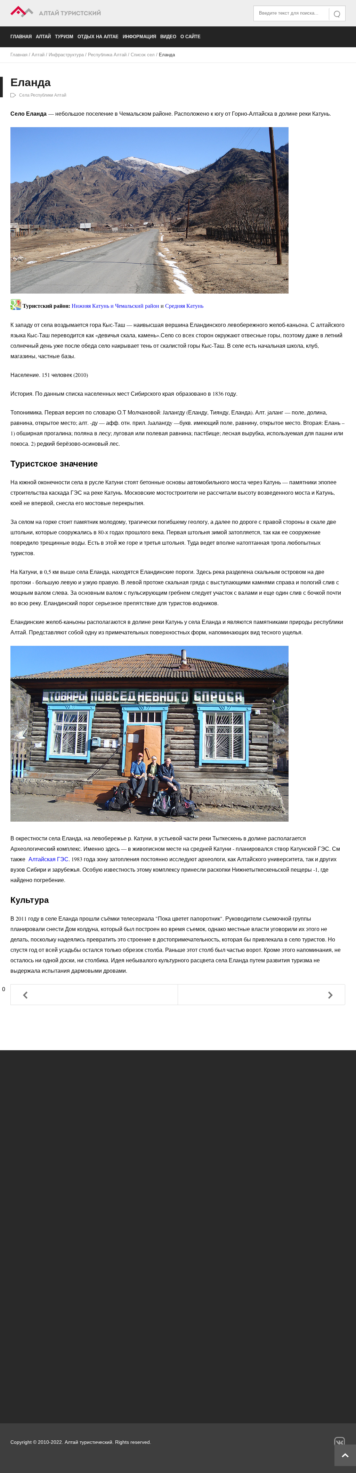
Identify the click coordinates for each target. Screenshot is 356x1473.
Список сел (143, 54)
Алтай (43, 36)
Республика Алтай (107, 54)
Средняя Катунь (184, 306)
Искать (338, 14)
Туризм (64, 36)
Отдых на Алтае (98, 36)
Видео (168, 36)
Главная (21, 36)
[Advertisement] (178, 1345)
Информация (139, 36)
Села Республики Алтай (42, 95)
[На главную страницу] (94, 12)
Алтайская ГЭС (48, 859)
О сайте (190, 36)
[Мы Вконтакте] (339, 1442)
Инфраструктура (66, 54)
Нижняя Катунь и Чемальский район (115, 306)
